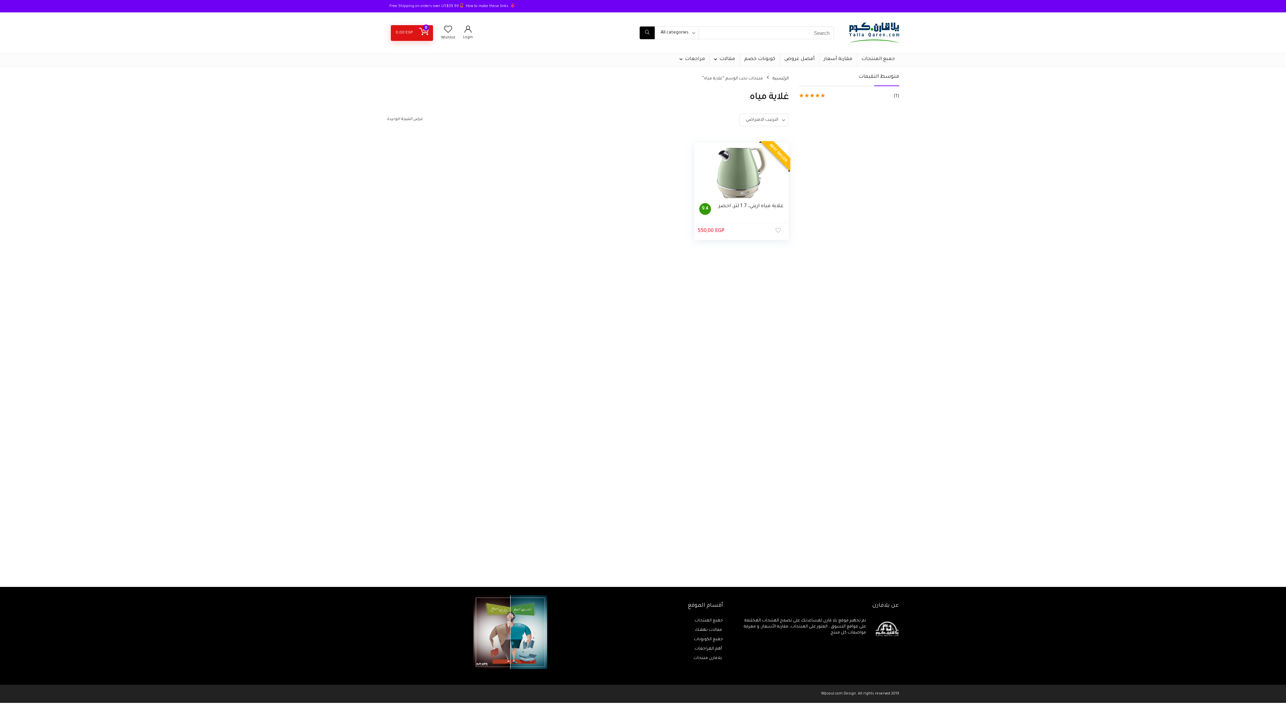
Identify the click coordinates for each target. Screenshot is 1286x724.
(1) (896, 96)
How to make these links (487, 6)
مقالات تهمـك (709, 630)
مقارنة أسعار (838, 59)
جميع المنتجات (878, 59)
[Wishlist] (448, 31)
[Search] (647, 32)
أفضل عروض (799, 59)
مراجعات (695, 59)
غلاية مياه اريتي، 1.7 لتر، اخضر (751, 206)
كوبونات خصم (759, 59)
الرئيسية (781, 78)
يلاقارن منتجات (708, 658)
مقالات (727, 59)
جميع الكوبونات (708, 639)
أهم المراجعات (709, 649)
